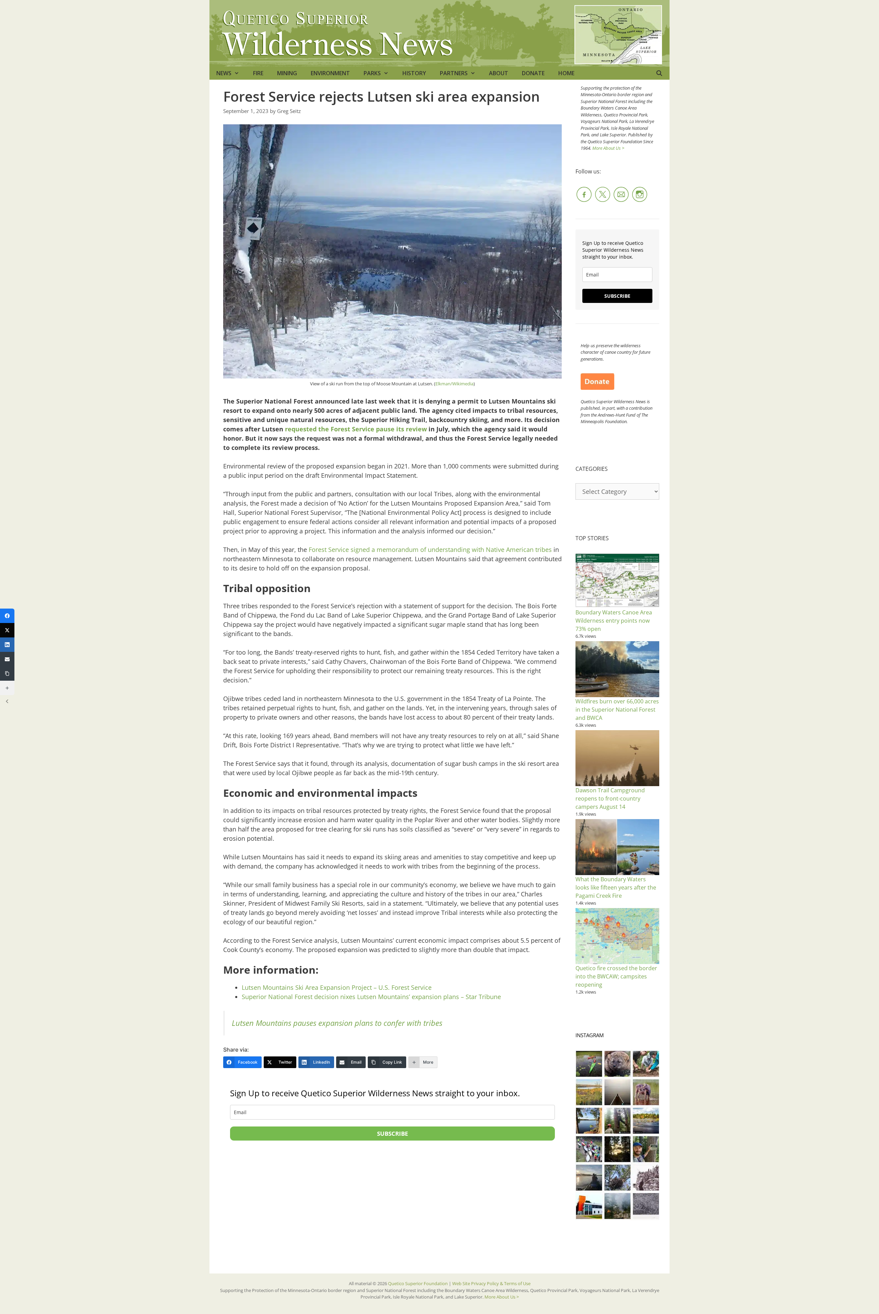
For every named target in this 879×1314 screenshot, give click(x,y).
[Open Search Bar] (659, 73)
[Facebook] (7, 616)
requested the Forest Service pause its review (356, 429)
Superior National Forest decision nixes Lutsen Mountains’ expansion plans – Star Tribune (371, 997)
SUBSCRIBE (392, 1133)
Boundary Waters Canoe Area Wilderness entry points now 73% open (613, 621)
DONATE (533, 73)
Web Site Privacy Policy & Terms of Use (491, 1283)
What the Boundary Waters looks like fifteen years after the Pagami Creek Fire (615, 887)
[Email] (7, 659)
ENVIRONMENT (330, 73)
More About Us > (608, 148)
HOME (566, 73)
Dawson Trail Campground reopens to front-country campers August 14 (610, 798)
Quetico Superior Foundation (418, 1283)
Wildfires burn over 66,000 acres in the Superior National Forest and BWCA (617, 710)
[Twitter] (7, 630)
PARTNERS (454, 73)
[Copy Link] (7, 673)
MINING (287, 73)
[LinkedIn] (7, 644)
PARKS (372, 73)
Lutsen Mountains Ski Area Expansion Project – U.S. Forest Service (337, 987)
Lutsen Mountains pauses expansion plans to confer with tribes (337, 1023)
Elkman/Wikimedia (454, 384)
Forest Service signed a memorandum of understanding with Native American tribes (430, 549)
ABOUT (498, 73)
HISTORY (414, 73)
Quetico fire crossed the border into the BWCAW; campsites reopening (616, 976)
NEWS (223, 73)
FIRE (258, 73)
